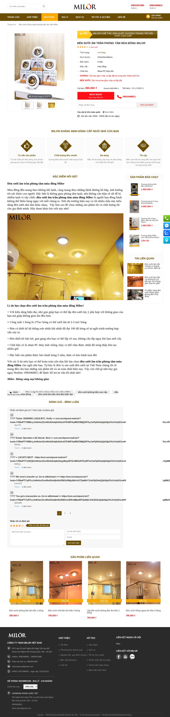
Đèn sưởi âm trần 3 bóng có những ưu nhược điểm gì (152, 266)
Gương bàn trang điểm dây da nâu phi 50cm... (149, 220)
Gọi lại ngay (147, 105)
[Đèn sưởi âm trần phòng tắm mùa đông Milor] (27, 108)
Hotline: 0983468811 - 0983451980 (27, 657)
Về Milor (64, 645)
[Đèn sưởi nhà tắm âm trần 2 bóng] (65, 583)
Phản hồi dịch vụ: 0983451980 (25, 661)
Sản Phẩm (49, 17)
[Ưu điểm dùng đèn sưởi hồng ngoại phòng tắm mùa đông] (135, 294)
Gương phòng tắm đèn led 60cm (149, 185)
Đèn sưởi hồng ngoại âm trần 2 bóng (143, 610)
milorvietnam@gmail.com (22, 666)
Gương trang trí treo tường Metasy (149, 202)
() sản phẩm (157, 18)
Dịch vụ (80, 17)
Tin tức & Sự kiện (100, 17)
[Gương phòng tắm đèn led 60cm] (134, 195)
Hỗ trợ (91, 638)
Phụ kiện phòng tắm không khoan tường (116, 715)
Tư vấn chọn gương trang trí (90, 715)
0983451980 (137, 5)
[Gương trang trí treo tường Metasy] (134, 212)
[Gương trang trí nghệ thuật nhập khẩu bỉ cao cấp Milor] (85, 6)
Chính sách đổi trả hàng (99, 660)
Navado (40, 715)
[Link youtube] (118, 657)
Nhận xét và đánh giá (19, 521)
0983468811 (156, 5)
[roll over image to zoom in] (39, 66)
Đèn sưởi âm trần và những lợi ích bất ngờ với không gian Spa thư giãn (152, 280)
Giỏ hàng (156, 15)
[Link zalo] (132, 657)
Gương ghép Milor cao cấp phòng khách (150, 236)
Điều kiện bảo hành (97, 670)
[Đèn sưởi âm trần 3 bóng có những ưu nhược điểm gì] (135, 268)
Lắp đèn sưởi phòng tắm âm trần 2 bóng (103, 611)
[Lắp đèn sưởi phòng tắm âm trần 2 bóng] (104, 583)
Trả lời (16, 429)
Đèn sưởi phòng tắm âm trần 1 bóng (26, 610)
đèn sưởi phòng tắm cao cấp (92, 392)
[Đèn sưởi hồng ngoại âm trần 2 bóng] (143, 583)
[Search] (44, 6)
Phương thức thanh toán (71, 650)
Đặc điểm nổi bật (65, 176)
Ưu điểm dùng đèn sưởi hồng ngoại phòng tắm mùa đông (153, 293)
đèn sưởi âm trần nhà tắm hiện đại (55, 394)
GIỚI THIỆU (32, 17)
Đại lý (65, 17)
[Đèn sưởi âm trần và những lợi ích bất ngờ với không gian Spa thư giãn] (135, 281)
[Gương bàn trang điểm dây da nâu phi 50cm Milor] (134, 229)
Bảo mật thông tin (68, 660)
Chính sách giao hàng (98, 665)
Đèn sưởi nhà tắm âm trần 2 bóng (64, 610)
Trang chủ (13, 17)
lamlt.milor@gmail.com (21, 708)
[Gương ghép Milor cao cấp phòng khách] (134, 246)
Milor (118, 644)
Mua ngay (96, 94)
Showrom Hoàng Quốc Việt (25, 693)
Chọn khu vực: (13, 686)
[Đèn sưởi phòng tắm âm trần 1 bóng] (26, 583)
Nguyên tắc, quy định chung (73, 655)
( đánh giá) (93, 47)
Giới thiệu (64, 638)
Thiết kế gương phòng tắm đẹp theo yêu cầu (61, 715)
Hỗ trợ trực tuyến (96, 655)
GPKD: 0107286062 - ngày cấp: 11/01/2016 (30, 671)
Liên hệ (121, 17)
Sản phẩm (93, 645)
